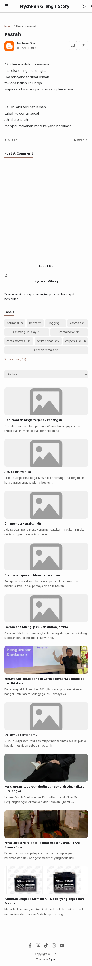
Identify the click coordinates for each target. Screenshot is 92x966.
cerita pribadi (45, 341)
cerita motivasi (16, 341)
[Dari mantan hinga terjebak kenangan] (46, 414)
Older (12, 140)
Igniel (52, 959)
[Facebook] (30, 946)
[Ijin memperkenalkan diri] (46, 518)
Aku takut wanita (17, 472)
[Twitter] (38, 946)
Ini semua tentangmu (20, 735)
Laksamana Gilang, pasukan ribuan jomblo (36, 627)
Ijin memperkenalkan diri (23, 523)
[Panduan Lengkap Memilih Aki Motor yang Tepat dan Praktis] (46, 893)
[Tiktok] (46, 946)
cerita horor (67, 332)
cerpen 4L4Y (73, 341)
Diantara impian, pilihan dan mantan (32, 575)
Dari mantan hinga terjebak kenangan (33, 420)
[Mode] (83, 6)
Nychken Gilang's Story (44, 6)
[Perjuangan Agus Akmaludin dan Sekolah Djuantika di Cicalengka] (46, 781)
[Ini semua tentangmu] (46, 729)
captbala (75, 323)
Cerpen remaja (44, 350)
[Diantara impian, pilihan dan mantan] (46, 569)
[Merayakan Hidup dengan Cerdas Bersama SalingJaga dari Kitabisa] (46, 673)
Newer (79, 140)
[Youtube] (62, 946)
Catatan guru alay (24, 332)
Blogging (54, 323)
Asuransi (13, 323)
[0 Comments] (73, 45)
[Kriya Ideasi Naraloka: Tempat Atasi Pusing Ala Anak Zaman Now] (46, 837)
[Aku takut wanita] (46, 466)
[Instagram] (54, 946)
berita (33, 323)
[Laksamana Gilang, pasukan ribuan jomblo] (46, 621)
